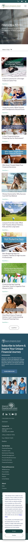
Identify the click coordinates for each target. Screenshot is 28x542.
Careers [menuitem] (4, 488)
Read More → (5, 84)
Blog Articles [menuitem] (5, 474)
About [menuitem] (4, 483)
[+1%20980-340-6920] (21, 1)
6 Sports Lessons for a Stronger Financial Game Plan (13, 79)
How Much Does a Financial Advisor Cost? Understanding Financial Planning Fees (12, 317)
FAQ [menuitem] (3, 486)
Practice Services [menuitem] (7, 460)
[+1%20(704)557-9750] (18, 1)
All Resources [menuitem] (6, 469)
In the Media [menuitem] (5, 479)
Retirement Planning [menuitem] (8, 453)
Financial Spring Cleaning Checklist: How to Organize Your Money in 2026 (13, 286)
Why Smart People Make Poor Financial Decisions (12, 166)
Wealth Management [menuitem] (8, 455)
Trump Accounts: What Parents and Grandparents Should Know (13, 108)
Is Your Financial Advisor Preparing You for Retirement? (13, 137)
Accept (14, 531)
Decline (14, 535)
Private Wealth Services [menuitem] (9, 457)
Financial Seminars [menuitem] (7, 462)
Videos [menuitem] (4, 476)
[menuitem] (13, 441)
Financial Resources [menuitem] (8, 467)
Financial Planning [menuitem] (7, 448)
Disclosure (5, 421)
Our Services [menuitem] (6, 446)
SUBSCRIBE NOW (9, 371)
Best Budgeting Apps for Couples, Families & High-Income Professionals (13, 255)
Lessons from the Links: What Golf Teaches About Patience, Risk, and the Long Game (12, 225)
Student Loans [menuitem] (6, 450)
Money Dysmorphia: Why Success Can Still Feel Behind (14, 195)
